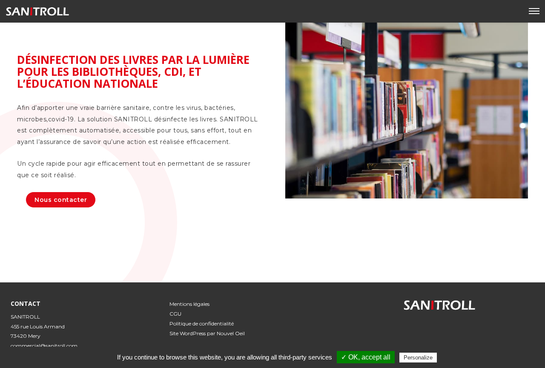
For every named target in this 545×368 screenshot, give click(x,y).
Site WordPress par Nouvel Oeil (207, 333)
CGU (175, 313)
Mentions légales (189, 304)
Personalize (418, 357)
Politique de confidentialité (201, 323)
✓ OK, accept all (365, 357)
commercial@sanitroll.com (44, 345)
